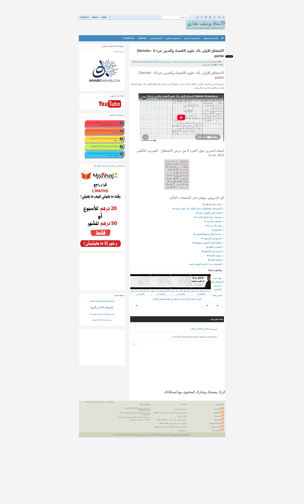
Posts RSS (118, 435)
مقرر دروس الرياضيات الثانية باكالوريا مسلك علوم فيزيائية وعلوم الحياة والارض (102, 123)
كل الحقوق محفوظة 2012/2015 (160, 435)
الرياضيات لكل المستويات (193, 62)
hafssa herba (216, 427)
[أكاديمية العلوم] (102, 308)
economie (143, 62)
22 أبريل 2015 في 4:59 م (199, 329)
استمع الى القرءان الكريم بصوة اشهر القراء (134, 417)
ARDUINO (142, 38)
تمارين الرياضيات (177, 62)
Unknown (217, 413)
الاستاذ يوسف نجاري (142, 435)
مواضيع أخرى (155, 38)
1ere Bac (217, 409)
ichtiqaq (150, 62)
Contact (84, 17)
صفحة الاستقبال (209, 38)
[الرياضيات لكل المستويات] (103, 402)
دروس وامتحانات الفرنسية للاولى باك (102, 314)
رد (133, 344)
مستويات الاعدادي (191, 38)
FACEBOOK (128, 38)
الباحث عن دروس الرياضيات (139, 419)
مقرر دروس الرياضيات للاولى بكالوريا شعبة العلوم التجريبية (102, 131)
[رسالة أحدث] (217, 305)
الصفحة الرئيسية (180, 409)
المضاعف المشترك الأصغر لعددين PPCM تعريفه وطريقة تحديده (102, 154)
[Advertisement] (233, 7)
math (155, 62)
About (95, 17)
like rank (89, 402)
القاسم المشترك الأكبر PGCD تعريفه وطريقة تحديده (103, 139)
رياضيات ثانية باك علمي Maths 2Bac (173, 423)
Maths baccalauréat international (102, 301)
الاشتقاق (214, 62)
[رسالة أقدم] (136, 305)
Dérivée (136, 62)
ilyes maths (216, 430)
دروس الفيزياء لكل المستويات (102, 320)
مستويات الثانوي (172, 38)
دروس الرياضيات (164, 62)
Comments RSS (128, 435)
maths (220, 65)
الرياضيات (207, 62)
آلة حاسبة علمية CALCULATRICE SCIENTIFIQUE (137, 409)
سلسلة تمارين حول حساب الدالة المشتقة (104, 146)
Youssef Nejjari (215, 423)
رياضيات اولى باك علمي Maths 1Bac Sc (171, 420)
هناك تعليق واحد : (208, 65)
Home (103, 17)
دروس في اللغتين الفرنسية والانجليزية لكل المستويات (134, 414)
